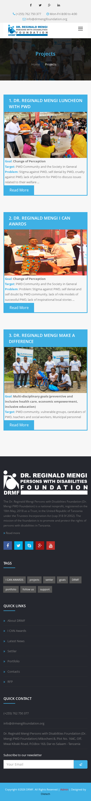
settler (49, 579)
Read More (19, 190)
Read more (12, 533)
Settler (12, 651)
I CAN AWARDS (14, 579)
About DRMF (16, 620)
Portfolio (13, 661)
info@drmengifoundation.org (46, 19)
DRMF (75, 579)
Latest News (15, 641)
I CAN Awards (16, 631)
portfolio (11, 589)
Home (35, 64)
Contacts (13, 671)
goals (62, 579)
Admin (64, 789)
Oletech (45, 794)
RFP (10, 681)
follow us (28, 589)
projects (34, 579)
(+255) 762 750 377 (28, 14)
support (45, 589)
